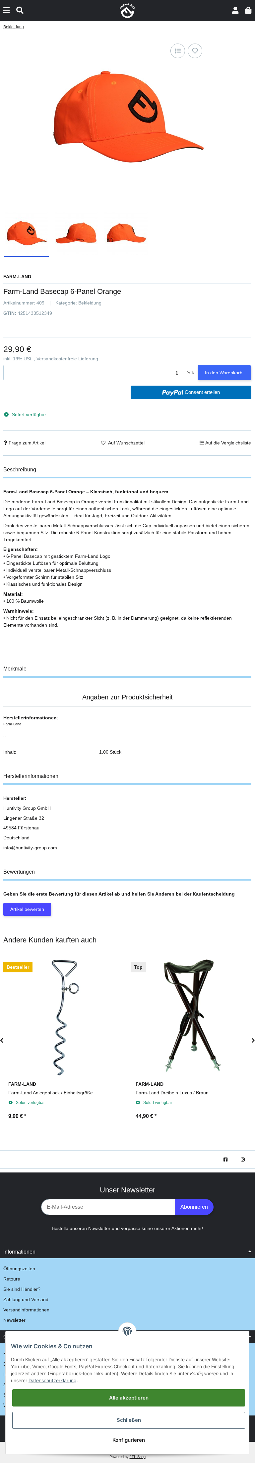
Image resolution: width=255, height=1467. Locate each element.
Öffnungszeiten (19, 1268)
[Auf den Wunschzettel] (195, 51)
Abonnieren (194, 1207)
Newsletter (14, 1320)
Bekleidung (89, 303)
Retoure (11, 1279)
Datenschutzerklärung (53, 1380)
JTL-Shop (138, 1457)
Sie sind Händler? (21, 1289)
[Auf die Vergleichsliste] (177, 51)
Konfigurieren (128, 1440)
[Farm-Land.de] (127, 10)
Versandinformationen (26, 1309)
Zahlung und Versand (25, 1299)
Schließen (129, 1420)
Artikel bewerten (27, 909)
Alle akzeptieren (129, 1398)
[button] (235, 10)
